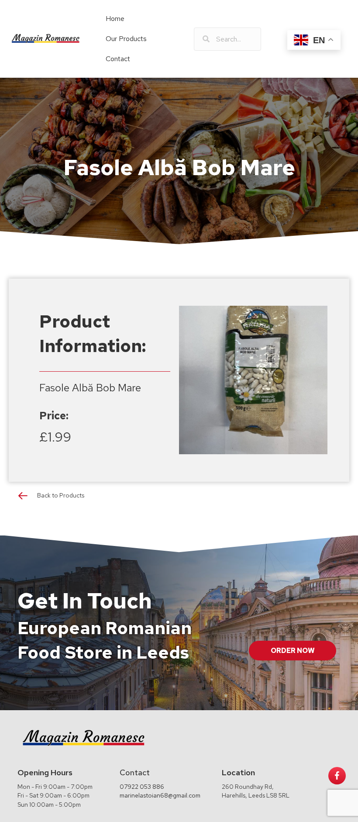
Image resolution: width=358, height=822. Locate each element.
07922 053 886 (142, 787)
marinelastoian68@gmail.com (160, 795)
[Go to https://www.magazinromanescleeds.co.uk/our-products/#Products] (179, 497)
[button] (292, 650)
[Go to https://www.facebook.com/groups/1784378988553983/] (337, 775)
